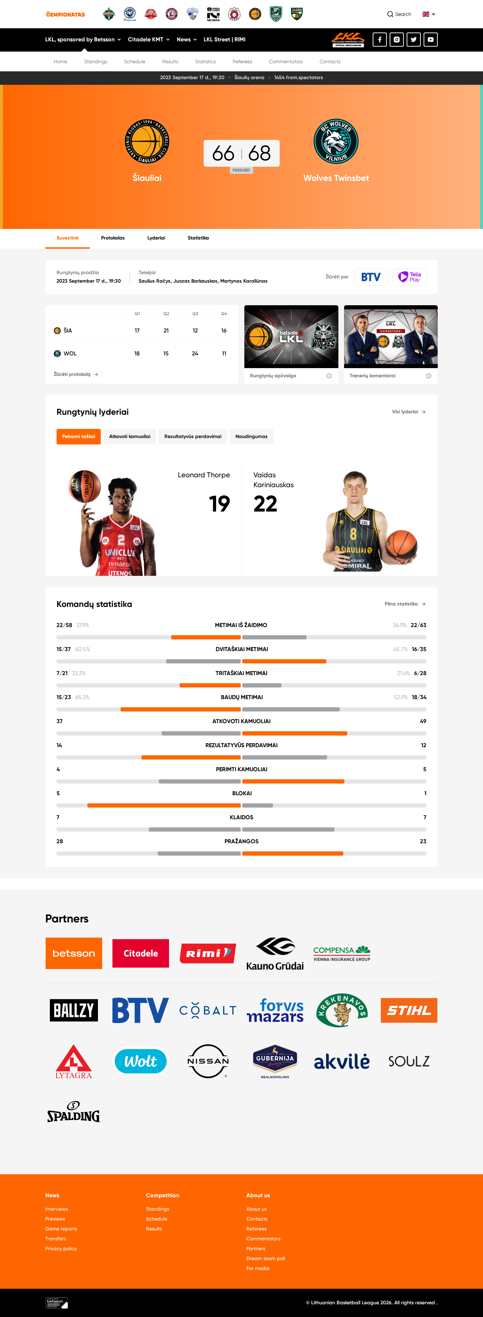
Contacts (330, 61)
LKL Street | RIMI (224, 39)
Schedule (134, 61)
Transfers (55, 1238)
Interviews (56, 1209)
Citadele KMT (145, 39)
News (184, 39)
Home (60, 61)
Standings (95, 61)
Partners (255, 1248)
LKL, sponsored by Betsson (80, 39)
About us (256, 1209)
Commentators (286, 61)
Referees (242, 61)
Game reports (61, 1229)
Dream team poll (265, 1258)
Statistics (205, 61)
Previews (55, 1219)
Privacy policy (61, 1248)
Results (170, 61)
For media (257, 1268)
